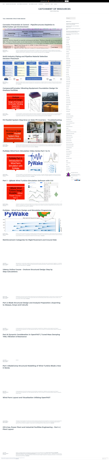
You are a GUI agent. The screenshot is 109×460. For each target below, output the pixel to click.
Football (67, 128)
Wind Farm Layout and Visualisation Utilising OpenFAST (26, 398)
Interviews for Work (68, 140)
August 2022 (67, 67)
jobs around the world (69, 142)
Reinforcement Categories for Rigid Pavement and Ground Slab (30, 240)
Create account (68, 162)
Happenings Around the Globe (70, 133)
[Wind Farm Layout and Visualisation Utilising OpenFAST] (32, 418)
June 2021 (67, 90)
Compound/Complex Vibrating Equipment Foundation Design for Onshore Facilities (30, 89)
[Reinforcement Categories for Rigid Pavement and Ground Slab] (32, 261)
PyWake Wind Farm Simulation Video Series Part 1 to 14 (26, 151)
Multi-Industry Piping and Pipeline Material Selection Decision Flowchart (25, 57)
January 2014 (68, 111)
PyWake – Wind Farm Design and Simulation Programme (27, 210)
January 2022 (68, 79)
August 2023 (68, 53)
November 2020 (68, 102)
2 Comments (4, 115)
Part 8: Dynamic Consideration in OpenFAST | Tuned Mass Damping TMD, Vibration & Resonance (31, 336)
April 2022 (67, 74)
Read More (47, 52)
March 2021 (67, 95)
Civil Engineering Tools (69, 117)
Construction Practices (69, 121)
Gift (67, 1)
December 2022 (68, 60)
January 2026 (68, 39)
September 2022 (68, 65)
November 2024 (68, 49)
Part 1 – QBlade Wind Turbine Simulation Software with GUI (28, 181)
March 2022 (67, 76)
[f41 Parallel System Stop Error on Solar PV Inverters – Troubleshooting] (32, 142)
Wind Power (67, 156)
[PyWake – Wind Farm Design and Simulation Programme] (32, 231)
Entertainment (68, 124)
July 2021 (67, 88)
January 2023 (68, 58)
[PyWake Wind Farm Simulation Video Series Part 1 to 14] (32, 172)
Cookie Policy (17, 458)
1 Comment (4, 83)
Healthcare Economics (69, 135)
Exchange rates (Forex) (69, 126)
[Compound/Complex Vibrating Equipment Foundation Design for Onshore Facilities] (32, 111)
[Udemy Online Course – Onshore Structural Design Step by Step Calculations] (32, 294)
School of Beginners (69, 151)
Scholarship (67, 149)
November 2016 (68, 109)
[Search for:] (71, 18)
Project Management (69, 147)
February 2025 (68, 46)
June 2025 (67, 42)
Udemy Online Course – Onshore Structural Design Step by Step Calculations (27, 271)
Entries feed (67, 166)
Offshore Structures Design (69, 144)
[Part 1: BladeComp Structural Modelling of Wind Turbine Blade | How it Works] (32, 389)
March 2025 (67, 44)
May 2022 (67, 72)
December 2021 (68, 81)
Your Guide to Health (69, 158)
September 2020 (68, 104)
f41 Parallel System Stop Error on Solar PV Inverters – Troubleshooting (32, 120)
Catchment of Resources (54, 9)
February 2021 (68, 97)
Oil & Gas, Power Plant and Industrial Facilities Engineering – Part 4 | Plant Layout (31, 428)
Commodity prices (68, 119)
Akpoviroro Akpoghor (5, 82)
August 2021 (67, 86)
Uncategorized (68, 154)
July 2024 (67, 51)
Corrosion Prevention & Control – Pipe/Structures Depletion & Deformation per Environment (28, 26)
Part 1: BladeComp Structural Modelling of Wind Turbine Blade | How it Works (32, 367)
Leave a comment (5, 146)
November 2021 (68, 83)
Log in (67, 164)
